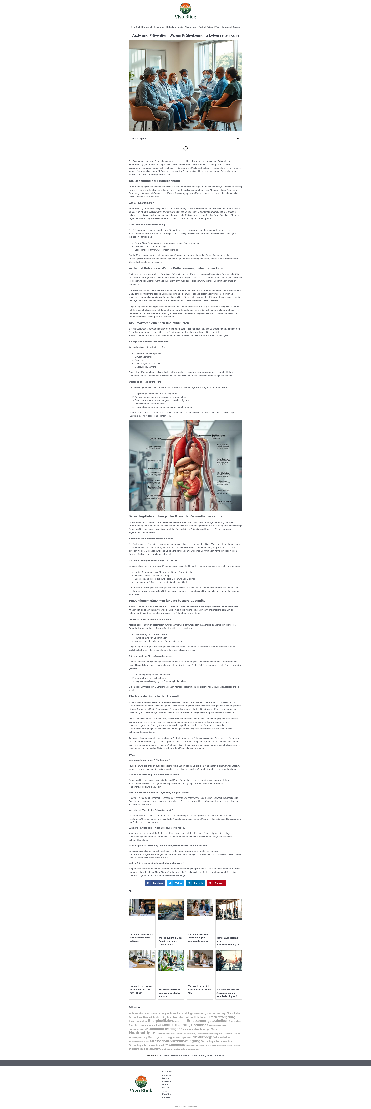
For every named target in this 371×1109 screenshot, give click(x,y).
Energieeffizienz (161, 1021)
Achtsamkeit (136, 1013)
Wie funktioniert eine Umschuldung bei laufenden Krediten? (198, 937)
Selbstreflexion (221, 1037)
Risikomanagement (181, 1037)
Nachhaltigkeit (143, 1032)
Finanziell (147, 27)
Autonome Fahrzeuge (216, 1013)
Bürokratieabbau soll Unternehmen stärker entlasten (169, 993)
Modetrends (189, 1029)
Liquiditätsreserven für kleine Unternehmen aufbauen (141, 937)
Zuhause (226, 27)
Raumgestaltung (160, 1037)
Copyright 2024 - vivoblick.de (185, 1106)
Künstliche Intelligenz (164, 1029)
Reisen (210, 27)
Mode (180, 27)
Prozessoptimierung (138, 1037)
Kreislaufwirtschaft (137, 1029)
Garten (165, 1078)
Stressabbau (159, 1041)
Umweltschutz (174, 1045)
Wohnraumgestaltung (143, 1048)
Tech (217, 27)
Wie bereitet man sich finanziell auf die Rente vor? (199, 989)
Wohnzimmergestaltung (170, 1049)
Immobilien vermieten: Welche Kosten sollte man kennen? (141, 989)
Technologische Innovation (216, 1041)
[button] (238, 138)
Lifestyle (171, 27)
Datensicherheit (152, 1017)
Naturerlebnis (164, 1034)
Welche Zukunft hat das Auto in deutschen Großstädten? (170, 941)
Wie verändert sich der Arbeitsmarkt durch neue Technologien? (227, 993)
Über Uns (166, 1094)
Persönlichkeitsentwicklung (207, 1034)
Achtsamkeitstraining (179, 1013)
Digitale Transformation (177, 1017)
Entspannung (180, 1021)
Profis (202, 27)
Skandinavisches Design (139, 1041)
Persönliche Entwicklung (183, 1033)
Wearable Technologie (217, 1045)
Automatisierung (199, 1014)
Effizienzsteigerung (222, 1017)
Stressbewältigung (184, 1041)
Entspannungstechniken (207, 1021)
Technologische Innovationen (146, 1045)
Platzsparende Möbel (229, 1033)
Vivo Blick (135, 27)
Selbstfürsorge (201, 1037)
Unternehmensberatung (196, 1045)
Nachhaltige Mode (206, 1029)
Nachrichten (191, 27)
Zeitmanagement (190, 1049)
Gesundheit (159, 27)
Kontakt (236, 27)
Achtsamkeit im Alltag (156, 1013)
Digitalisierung (200, 1017)
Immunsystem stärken (217, 1025)
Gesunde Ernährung (173, 1025)
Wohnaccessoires (233, 1045)
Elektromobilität (138, 1021)
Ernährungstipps (147, 1025)
